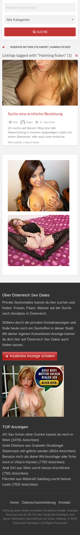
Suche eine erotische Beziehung (35, 113)
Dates (29, 122)
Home (14, 502)
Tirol (15, 122)
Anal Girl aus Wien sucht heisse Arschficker (36, 468)
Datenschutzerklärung (39, 502)
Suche (41, 32)
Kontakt (64, 502)
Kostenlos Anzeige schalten (32, 356)
